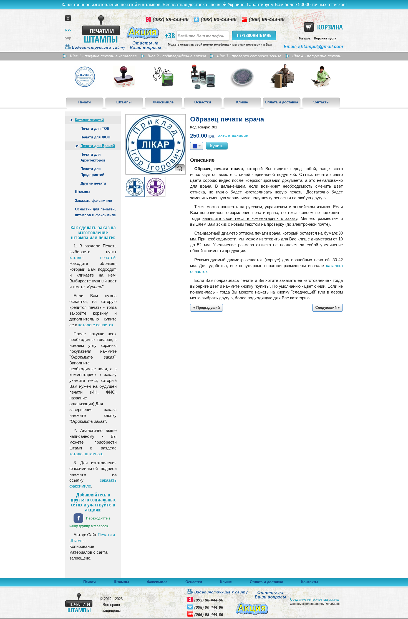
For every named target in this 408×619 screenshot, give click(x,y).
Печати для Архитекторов (92, 157)
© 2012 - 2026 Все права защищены (111, 605)
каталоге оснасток (95, 324)
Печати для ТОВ (94, 128)
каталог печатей (92, 257)
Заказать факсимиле (93, 200)
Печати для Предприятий (92, 172)
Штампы (124, 102)
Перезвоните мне (254, 35)
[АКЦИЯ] (143, 32)
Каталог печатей (89, 120)
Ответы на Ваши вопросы (145, 45)
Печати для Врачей (97, 146)
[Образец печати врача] (155, 144)
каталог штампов (85, 453)
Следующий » (327, 307)
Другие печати (93, 183)
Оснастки (202, 102)
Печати (84, 102)
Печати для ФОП (95, 137)
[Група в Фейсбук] (78, 518)
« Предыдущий (206, 307)
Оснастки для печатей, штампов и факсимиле (95, 212)
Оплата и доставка (281, 102)
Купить (216, 145)
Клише (242, 102)
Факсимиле (163, 102)
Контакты (321, 102)
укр (68, 38)
